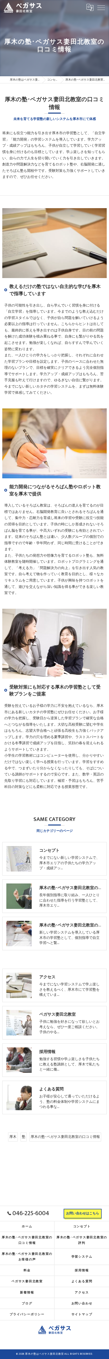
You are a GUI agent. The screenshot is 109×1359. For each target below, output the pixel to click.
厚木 (12, 1137)
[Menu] (101, 7)
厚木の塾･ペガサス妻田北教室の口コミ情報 (65, 1137)
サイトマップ (82, 1314)
